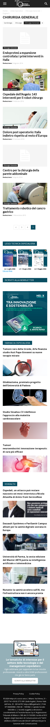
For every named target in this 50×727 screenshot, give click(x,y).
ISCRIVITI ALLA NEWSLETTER (25, 681)
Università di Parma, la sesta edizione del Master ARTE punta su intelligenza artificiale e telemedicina (24, 560)
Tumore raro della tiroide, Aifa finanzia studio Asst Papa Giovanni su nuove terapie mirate (25, 352)
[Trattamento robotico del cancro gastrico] (25, 194)
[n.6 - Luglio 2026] (10, 258)
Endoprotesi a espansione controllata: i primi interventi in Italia (23, 56)
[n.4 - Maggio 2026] (40, 258)
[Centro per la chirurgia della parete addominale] (25, 156)
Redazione (7, 63)
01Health (10, 484)
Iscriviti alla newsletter (19, 280)
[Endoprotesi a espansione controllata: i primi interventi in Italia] (25, 38)
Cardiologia (8, 23)
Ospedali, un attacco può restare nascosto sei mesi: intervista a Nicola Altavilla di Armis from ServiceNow (23, 494)
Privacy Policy (18, 694)
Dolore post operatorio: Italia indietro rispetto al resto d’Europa (25, 133)
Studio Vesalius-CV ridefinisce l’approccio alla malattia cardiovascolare (19, 415)
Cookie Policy (34, 694)
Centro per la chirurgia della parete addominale (21, 171)
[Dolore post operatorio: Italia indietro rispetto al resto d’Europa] (25, 118)
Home (5, 11)
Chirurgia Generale (32, 11)
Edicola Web (7, 271)
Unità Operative (16, 11)
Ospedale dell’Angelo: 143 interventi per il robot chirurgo (23, 95)
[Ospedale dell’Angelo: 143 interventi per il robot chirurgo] (25, 80)
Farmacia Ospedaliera (17, 343)
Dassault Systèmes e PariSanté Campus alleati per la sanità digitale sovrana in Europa (25, 527)
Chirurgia (18, 23)
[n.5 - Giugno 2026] (25, 258)
